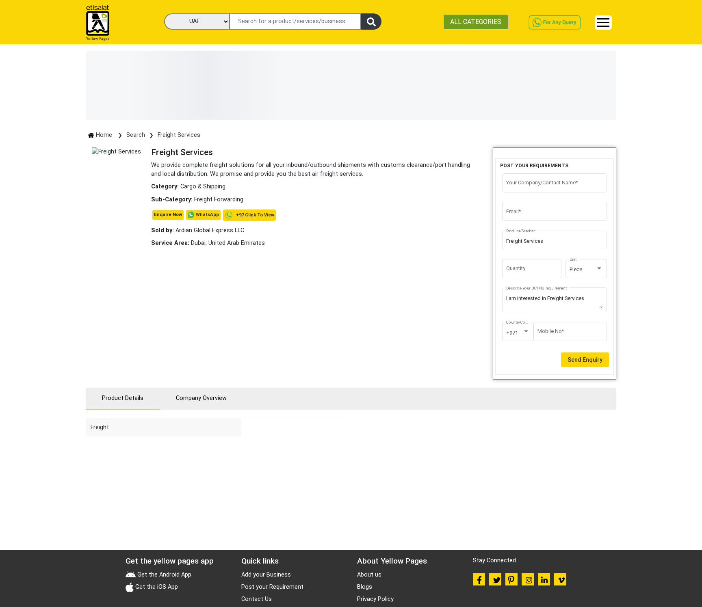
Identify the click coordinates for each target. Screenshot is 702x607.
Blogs (364, 586)
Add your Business (266, 574)
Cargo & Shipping (202, 186)
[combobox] (586, 269)
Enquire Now (168, 214)
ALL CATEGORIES (475, 22)
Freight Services (179, 135)
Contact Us (256, 599)
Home (104, 135)
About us (369, 574)
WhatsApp (207, 214)
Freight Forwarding (218, 199)
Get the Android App (163, 574)
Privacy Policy (375, 599)
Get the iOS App (156, 586)
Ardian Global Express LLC (197, 230)
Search (135, 135)
